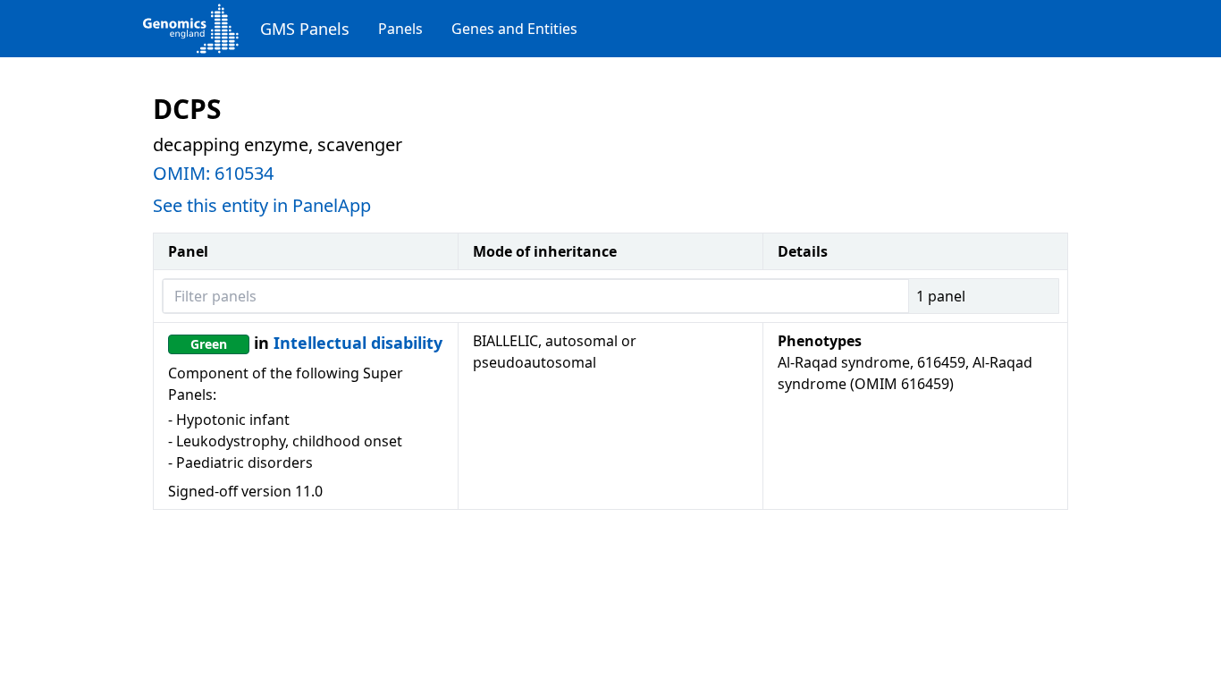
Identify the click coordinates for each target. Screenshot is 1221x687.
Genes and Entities (514, 28)
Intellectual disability (358, 342)
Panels (400, 28)
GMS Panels (304, 28)
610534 (244, 173)
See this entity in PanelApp (262, 205)
